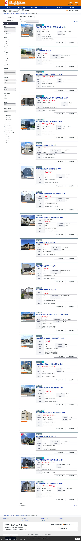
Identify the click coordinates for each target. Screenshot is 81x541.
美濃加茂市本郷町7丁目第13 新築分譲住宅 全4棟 (50, 412)
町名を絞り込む (10, 20)
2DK (6, 50)
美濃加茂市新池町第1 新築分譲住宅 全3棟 (48, 169)
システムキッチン (9, 128)
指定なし (7, 95)
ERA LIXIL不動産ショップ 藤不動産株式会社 (11, 13)
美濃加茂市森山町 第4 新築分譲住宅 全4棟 (49, 483)
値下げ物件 (8, 33)
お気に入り (60, 42)
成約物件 (7, 142)
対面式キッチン (9, 130)
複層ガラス (8, 138)
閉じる (77, 538)
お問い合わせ (42, 520)
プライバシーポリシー (43, 534)
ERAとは (59, 7)
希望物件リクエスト (44, 518)
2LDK (7, 52)
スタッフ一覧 (24, 518)
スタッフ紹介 (34, 7)
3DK (6, 56)
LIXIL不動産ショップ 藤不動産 (16, 525)
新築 (6, 97)
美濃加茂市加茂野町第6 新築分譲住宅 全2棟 (49, 74)
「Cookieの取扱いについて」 (13, 539)
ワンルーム (8, 39)
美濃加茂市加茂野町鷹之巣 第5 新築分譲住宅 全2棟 (52, 98)
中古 (6, 98)
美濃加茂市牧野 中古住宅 (43, 50)
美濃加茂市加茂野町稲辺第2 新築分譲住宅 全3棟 (50, 193)
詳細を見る (71, 42)
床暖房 (7, 134)
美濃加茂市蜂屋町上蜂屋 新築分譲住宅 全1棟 (49, 387)
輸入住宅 (7, 123)
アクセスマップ (5, 518)
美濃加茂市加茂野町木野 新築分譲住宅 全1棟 (49, 217)
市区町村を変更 (10, 17)
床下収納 (7, 136)
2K (6, 48)
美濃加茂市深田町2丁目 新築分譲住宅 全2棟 (49, 460)
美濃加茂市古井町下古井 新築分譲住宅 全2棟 (49, 364)
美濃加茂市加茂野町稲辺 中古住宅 (46, 289)
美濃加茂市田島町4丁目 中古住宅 (45, 266)
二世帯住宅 (8, 125)
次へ (77, 21)
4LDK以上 (8, 64)
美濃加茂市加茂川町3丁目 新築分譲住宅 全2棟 (50, 338)
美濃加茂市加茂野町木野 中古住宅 (46, 145)
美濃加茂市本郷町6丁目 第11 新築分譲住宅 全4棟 (50, 27)
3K (6, 54)
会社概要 (72, 7)
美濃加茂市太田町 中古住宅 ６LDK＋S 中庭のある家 (52, 314)
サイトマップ (50, 534)
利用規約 (36, 534)
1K (6, 41)
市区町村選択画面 (23, 13)
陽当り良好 (8, 117)
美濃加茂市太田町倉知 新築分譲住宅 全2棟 (49, 121)
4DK (6, 62)
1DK (6, 43)
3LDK (7, 58)
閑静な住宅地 (8, 119)
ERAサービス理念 (25, 520)
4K (6, 60)
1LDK (7, 45)
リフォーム (8, 121)
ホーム (8, 7)
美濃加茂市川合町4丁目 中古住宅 (45, 242)
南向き (7, 140)
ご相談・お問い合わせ (73, 10)
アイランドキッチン (10, 132)
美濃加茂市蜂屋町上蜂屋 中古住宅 (46, 436)
